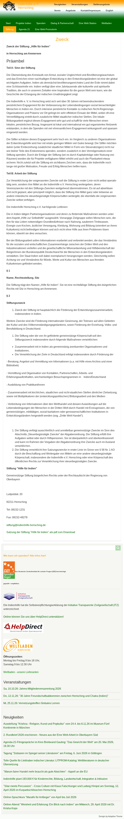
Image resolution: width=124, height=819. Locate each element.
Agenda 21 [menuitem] (24, 29)
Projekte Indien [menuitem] (23, 23)
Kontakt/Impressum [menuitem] (91, 10)
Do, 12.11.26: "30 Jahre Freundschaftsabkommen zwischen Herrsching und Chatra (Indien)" (55, 696)
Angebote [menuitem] (71, 10)
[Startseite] (10, 5)
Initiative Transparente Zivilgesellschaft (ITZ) (93, 605)
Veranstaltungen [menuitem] (79, 4)
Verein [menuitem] (57, 10)
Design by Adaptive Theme (110, 816)
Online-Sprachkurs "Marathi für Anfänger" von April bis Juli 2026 (39, 797)
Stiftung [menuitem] (10, 29)
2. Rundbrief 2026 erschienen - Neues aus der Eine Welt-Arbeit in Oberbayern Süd (50, 735)
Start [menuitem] (8, 23)
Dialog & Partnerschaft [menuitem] (62, 23)
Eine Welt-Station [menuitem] (87, 23)
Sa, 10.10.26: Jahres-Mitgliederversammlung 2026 (32, 688)
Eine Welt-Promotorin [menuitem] (46, 29)
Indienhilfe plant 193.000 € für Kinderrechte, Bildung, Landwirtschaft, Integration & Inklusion (55, 778)
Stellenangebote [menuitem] (101, 4)
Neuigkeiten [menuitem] (60, 4)
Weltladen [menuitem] (107, 23)
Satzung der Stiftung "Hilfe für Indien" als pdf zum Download (40, 532)
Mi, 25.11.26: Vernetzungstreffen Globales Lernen (31, 703)
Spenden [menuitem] (41, 23)
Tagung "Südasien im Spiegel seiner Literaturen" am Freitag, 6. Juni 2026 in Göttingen (52, 753)
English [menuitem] (109, 10)
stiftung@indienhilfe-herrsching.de (26, 525)
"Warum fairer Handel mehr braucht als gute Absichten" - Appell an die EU (45, 771)
